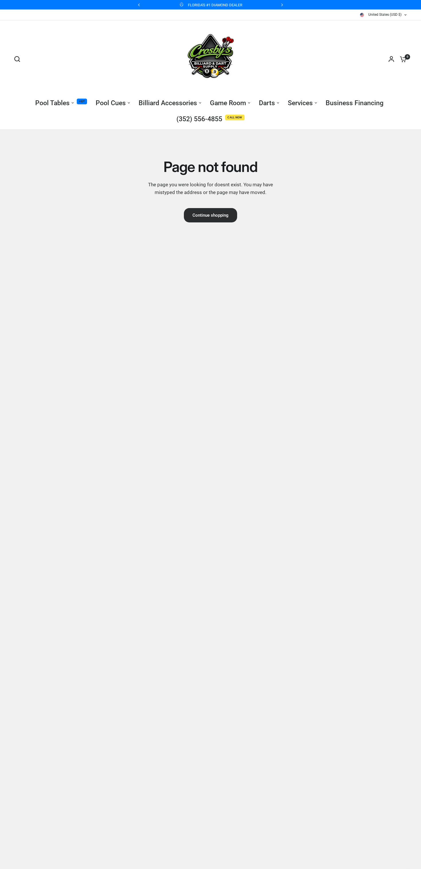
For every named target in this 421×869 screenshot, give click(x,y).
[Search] (18, 59)
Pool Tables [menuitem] (52, 103)
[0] (402, 59)
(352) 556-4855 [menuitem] (199, 119)
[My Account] (391, 59)
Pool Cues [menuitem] (111, 103)
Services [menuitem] (300, 103)
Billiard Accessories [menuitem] (168, 103)
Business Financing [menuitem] (354, 103)
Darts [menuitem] (267, 103)
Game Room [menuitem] (228, 103)
